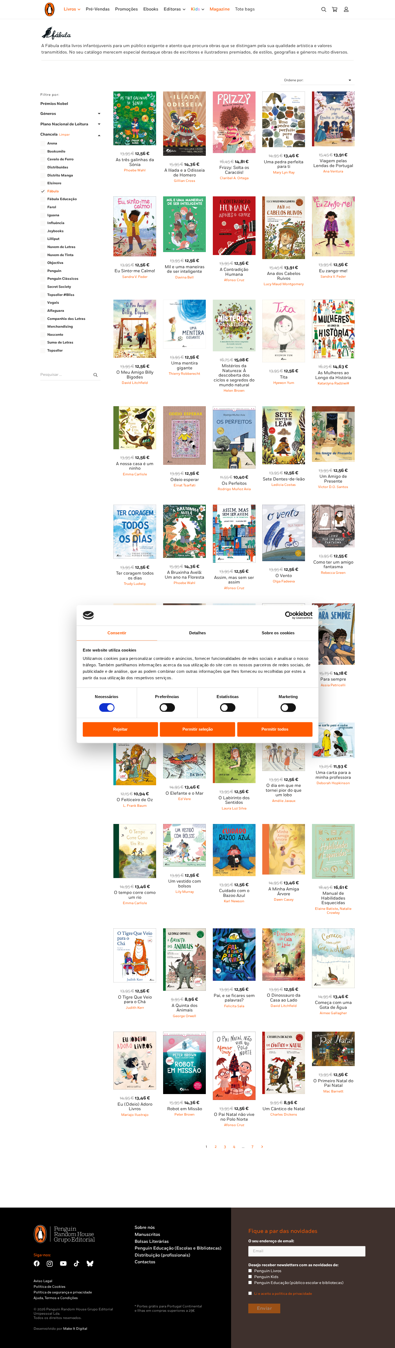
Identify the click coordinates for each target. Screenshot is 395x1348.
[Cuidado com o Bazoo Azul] (234, 827)
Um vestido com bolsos (184, 884)
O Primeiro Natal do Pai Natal (333, 1083)
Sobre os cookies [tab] (278, 633)
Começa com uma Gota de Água (333, 1005)
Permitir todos (274, 729)
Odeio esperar (184, 479)
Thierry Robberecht (184, 374)
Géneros (48, 113)
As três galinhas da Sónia (135, 162)
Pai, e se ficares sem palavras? (234, 998)
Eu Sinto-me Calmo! (134, 271)
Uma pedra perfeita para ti (283, 164)
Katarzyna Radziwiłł (333, 383)
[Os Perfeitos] (234, 409)
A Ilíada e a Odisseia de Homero (184, 173)
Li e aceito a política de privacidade (283, 1294)
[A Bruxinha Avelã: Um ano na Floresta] (184, 507)
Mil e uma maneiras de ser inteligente (184, 269)
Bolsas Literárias (152, 1241)
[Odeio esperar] (184, 409)
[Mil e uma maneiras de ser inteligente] (184, 199)
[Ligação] (347, 9)
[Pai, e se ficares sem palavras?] (234, 931)
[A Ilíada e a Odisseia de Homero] (184, 94)
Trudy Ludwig (135, 584)
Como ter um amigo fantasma (333, 565)
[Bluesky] (90, 1263)
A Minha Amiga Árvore (283, 892)
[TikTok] (76, 1263)
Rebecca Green (333, 573)
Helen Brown (234, 390)
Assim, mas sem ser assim (234, 580)
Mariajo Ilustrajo (135, 1115)
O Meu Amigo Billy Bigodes (134, 375)
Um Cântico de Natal (284, 1109)
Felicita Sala (234, 1006)
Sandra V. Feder (135, 277)
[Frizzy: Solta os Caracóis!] (234, 94)
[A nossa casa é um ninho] (134, 409)
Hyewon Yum (283, 383)
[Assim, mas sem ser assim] (234, 507)
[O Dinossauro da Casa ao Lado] (283, 931)
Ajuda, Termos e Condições (56, 1298)
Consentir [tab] (116, 633)
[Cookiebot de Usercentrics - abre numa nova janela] (289, 615)
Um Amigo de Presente (333, 479)
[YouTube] (63, 1263)
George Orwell (184, 1016)
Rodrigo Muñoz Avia (234, 489)
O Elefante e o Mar (184, 793)
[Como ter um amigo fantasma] (333, 507)
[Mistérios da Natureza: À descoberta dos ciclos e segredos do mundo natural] (234, 302)
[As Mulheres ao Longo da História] (333, 302)
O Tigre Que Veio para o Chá (135, 1000)
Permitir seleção (197, 729)
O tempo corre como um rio (135, 895)
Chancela (55, 134)
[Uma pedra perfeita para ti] (283, 94)
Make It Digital (75, 1328)
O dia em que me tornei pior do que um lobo (283, 790)
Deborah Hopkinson (333, 783)
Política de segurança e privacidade (63, 1292)
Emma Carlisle (135, 474)
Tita (284, 377)
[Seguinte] (261, 1147)
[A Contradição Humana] (234, 199)
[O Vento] (283, 507)
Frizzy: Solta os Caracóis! (234, 170)
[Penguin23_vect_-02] (151, 1290)
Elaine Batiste (326, 909)
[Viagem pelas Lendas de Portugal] (333, 94)
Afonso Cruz (234, 280)
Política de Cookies (50, 1287)
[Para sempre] (333, 606)
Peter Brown (184, 1114)
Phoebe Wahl (135, 170)
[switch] (167, 707)
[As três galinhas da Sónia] (134, 94)
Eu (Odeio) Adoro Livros (134, 1107)
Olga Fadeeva (284, 581)
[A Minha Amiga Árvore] (283, 827)
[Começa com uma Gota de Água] (333, 931)
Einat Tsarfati (185, 485)
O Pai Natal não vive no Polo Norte (234, 1117)
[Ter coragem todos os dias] (134, 507)
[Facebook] (37, 1263)
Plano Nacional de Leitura (64, 124)
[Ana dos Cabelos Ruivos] (283, 199)
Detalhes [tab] (197, 633)
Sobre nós (145, 1227)
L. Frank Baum (135, 806)
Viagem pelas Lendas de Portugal (333, 163)
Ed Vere (184, 799)
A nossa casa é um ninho (134, 466)
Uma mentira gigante (184, 366)
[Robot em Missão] (184, 1034)
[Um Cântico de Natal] (283, 1034)
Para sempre (333, 679)
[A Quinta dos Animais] (184, 931)
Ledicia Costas (283, 485)
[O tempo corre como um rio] (134, 827)
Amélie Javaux (283, 801)
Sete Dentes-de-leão (284, 479)
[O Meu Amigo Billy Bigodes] (134, 302)
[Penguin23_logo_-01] (49, 9)
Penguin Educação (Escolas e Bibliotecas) (178, 1248)
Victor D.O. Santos (333, 487)
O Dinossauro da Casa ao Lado (283, 998)
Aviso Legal (43, 1281)
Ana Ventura (333, 171)
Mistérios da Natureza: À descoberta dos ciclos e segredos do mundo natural (234, 375)
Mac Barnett (333, 1091)
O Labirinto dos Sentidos (234, 800)
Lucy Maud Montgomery (284, 284)
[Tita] (283, 302)
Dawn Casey (283, 899)
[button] (323, 9)
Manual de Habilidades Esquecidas (333, 898)
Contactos (145, 1262)
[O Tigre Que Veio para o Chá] (134, 931)
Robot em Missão (184, 1109)
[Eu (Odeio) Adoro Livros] (134, 1034)
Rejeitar (120, 729)
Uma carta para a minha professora (333, 775)
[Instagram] (50, 1264)
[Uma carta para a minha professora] (333, 725)
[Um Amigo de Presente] (333, 409)
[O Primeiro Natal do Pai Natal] (333, 1034)
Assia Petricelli (333, 685)
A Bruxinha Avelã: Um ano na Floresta (184, 575)
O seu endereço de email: (271, 1241)
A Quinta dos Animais (185, 1008)
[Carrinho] (334, 9)
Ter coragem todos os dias (135, 576)
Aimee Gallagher (333, 1013)
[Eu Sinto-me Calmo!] (134, 199)
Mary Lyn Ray (284, 172)
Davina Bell (184, 277)
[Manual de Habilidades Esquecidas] (333, 827)
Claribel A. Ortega (234, 178)
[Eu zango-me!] (333, 199)
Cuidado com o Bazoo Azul (234, 893)
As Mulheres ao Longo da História (333, 375)
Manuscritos (147, 1234)
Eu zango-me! (333, 271)
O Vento (283, 575)
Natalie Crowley (339, 911)
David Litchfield (135, 383)
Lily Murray (184, 892)
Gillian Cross (184, 181)
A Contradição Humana (234, 272)
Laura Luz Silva (234, 808)
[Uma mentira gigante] (184, 302)
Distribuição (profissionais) (162, 1255)
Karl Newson (234, 901)
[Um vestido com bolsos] (184, 827)
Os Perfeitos (234, 483)
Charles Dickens (283, 1114)
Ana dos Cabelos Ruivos (283, 276)
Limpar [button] (64, 134)
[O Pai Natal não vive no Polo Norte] (234, 1034)
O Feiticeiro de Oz (135, 799)
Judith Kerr (135, 1008)
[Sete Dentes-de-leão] (283, 409)
